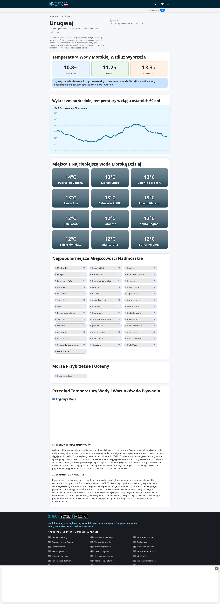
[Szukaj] (156, 4)
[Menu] (168, 4)
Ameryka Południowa (60, 16)
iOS (100, 84)
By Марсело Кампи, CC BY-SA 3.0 (130, 24)
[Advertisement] (62, 584)
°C (162, 10)
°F (168, 10)
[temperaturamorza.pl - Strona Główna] (59, 4)
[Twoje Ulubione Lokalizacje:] (162, 4)
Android (108, 84)
